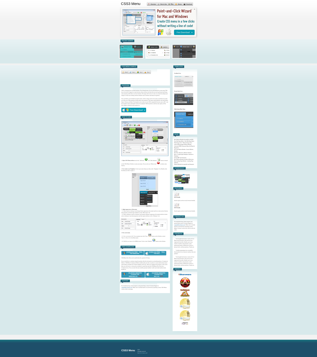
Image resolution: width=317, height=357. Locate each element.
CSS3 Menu (128, 350)
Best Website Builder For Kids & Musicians (184, 159)
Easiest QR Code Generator (180, 157)
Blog (172, 4)
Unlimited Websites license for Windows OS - (135, 274)
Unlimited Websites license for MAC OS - (158, 274)
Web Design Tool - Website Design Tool (183, 142)
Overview (153, 4)
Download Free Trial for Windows (134, 252)
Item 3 (148, 72)
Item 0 (126, 72)
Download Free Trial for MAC (157, 252)
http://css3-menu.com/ (142, 353)
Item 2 (141, 72)
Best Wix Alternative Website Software (183, 152)
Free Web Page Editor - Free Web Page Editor (184, 141)
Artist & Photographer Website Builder (182, 144)
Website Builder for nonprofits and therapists (184, 164)
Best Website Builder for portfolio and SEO (183, 139)
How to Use (163, 4)
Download (189, 4)
